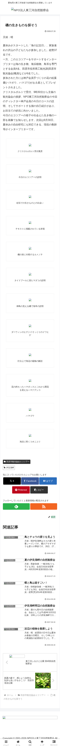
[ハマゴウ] (30, 409)
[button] (39, 490)
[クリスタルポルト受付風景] (30, 145)
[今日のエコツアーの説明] (30, 170)
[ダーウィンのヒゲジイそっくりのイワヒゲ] (30, 325)
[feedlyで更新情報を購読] (16, 506)
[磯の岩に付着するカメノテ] (30, 248)
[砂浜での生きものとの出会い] (30, 196)
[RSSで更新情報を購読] (43, 506)
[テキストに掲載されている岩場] (30, 222)
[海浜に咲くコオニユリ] (30, 435)
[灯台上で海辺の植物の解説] (30, 354)
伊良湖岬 (10, 467)
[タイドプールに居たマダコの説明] (30, 274)
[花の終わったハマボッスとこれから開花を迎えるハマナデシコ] (30, 380)
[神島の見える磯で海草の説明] (30, 299)
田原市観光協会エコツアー (17, 462)
